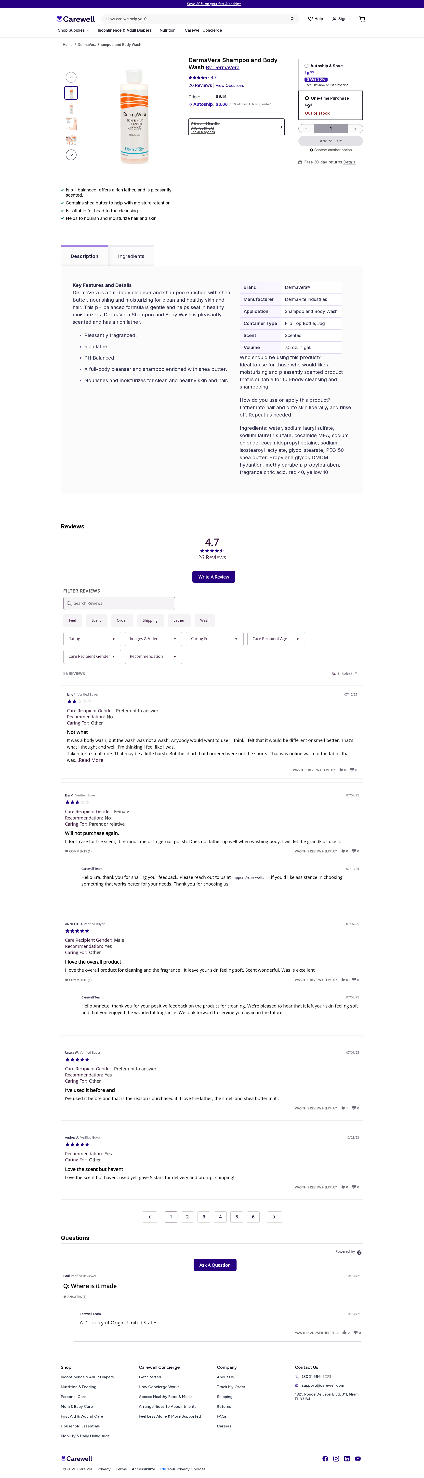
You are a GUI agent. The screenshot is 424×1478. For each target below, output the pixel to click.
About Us (225, 1377)
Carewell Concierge (203, 30)
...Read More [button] (89, 760)
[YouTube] (357, 1458)
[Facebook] (325, 1458)
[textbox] (359, 675)
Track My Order (231, 1386)
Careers (224, 1426)
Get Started (150, 1377)
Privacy (104, 1469)
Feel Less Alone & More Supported (170, 1416)
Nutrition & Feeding (78, 1386)
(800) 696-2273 (316, 1376)
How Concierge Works (159, 1386)
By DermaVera (222, 67)
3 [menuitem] (204, 1217)
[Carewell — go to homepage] (75, 19)
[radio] (72, 620)
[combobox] (92, 639)
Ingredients (131, 256)
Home (68, 45)
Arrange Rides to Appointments (168, 1406)
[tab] (213, 577)
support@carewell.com (251, 877)
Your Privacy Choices (186, 1469)
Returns (224, 1406)
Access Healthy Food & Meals (166, 1396)
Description (84, 256)
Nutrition (167, 30)
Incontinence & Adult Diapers (124, 30)
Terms (121, 1469)
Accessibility (143, 1469)
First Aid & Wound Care (82, 1416)
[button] (340, 769)
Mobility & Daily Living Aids (85, 1436)
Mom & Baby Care (77, 1406)
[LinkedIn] (347, 1458)
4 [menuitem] (220, 1217)
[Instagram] (336, 1458)
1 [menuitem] (171, 1217)
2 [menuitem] (187, 1217)
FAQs (222, 1416)
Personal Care (73, 1396)
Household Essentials (80, 1426)
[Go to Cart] (362, 19)
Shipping (225, 1396)
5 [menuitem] (237, 1217)
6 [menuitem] (253, 1217)
